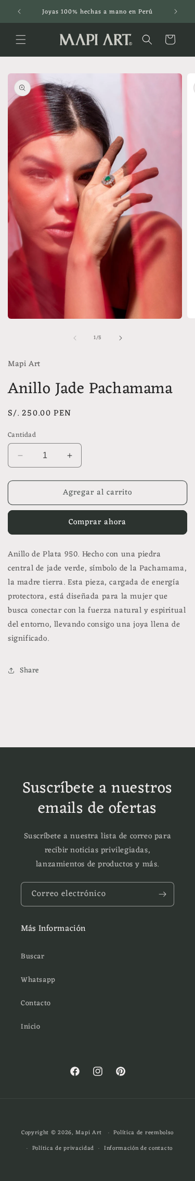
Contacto (36, 1003)
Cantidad (22, 435)
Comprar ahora (97, 522)
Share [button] (29, 670)
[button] (20, 39)
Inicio (31, 1026)
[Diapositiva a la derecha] (120, 338)
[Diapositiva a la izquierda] (74, 338)
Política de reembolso (143, 1132)
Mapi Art (88, 1132)
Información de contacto (138, 1148)
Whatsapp (38, 980)
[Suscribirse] (162, 894)
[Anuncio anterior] (19, 11)
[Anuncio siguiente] (175, 11)
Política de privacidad (63, 1148)
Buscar (33, 956)
